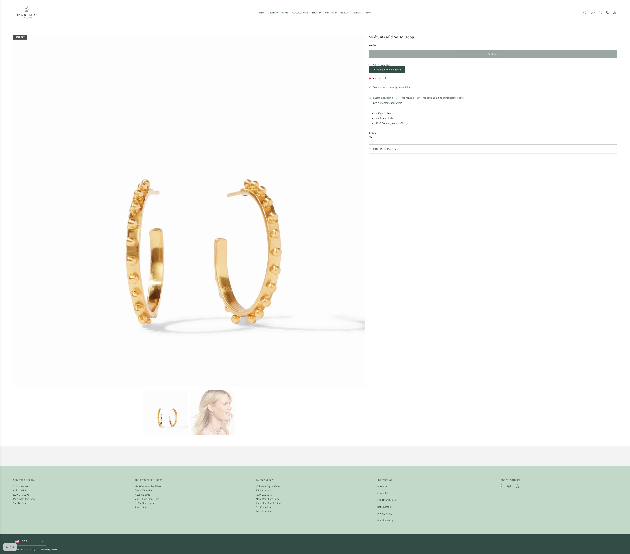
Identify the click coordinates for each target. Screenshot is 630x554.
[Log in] (593, 13)
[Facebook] (501, 486)
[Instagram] (509, 486)
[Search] (585, 13)
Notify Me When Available (387, 69)
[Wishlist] (608, 12)
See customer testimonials (387, 103)
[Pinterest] (517, 486)
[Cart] (615, 13)
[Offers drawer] (601, 13)
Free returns (407, 97)
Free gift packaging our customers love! (443, 97)
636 (371, 137)
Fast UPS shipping (383, 97)
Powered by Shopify (49, 549)
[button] (16, 211)
